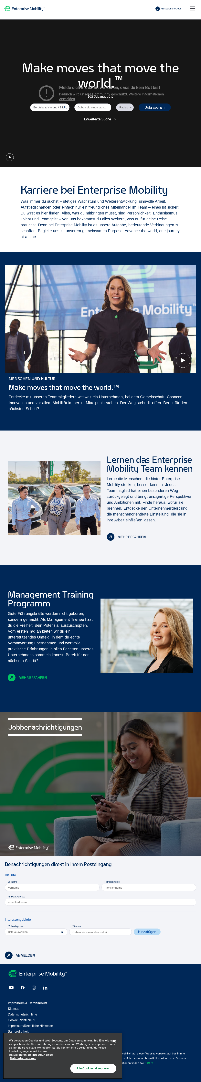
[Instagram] (34, 987)
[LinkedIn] (45, 987)
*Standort (77, 926)
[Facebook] (22, 987)
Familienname (112, 882)
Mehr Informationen (23, 1058)
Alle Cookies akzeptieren (93, 1068)
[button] (155, 107)
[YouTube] (11, 987)
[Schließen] (114, 1041)
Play (10, 157)
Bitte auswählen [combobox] (18, 931)
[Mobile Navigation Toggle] (192, 8)
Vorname (12, 882)
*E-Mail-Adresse (16, 896)
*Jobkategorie (15, 926)
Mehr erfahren (132, 537)
